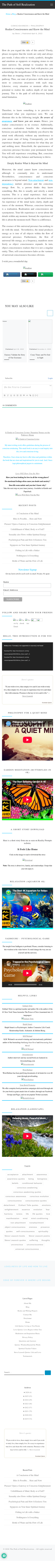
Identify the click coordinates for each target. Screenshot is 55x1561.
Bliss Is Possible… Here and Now (27, 518)
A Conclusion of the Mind (27, 513)
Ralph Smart (27, 1024)
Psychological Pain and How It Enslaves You (27, 539)
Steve (17, 34)
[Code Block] (27, 395)
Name (6, 582)
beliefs (15, 1183)
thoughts (46, 1240)
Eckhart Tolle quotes (28, 1205)
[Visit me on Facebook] (27, 1555)
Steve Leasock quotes (15, 1240)
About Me (27, 1303)
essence (26, 1209)
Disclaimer (28, 1318)
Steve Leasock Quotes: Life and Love (27, 1352)
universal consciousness (27, 1249)
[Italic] (7, 395)
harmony (8, 1214)
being (31, 1179)
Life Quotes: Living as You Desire (27, 1326)
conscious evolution (39, 1196)
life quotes (37, 1214)
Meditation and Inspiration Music (27, 1333)
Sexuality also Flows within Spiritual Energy (27, 534)
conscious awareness (15, 1196)
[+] (36, 395)
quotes (9, 1231)
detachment (9, 1205)
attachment (27, 1174)
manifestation (12, 1218)
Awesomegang (27, 1054)
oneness (33, 1227)
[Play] (5, 984)
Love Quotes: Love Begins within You (27, 1329)
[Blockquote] (23, 395)
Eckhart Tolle (27, 1005)
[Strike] (14, 395)
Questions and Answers (27, 1341)
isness (19, 1214)
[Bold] (4, 395)
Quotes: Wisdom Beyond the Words (27, 1345)
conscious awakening (27, 1188)
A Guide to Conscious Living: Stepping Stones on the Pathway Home (27, 433)
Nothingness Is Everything (27, 555)
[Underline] (11, 395)
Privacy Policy (27, 1337)
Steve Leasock (27, 696)
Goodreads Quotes (47, 702)
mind (25, 1218)
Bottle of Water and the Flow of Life (27, 560)
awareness (7, 121)
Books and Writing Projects (27, 1311)
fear (48, 1209)
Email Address (10, 590)
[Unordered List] (20, 395)
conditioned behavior (32, 1183)
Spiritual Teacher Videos (27, 1348)
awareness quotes (16, 1179)
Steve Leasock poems (39, 1236)
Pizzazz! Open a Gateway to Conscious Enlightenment (27, 524)
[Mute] (45, 984)
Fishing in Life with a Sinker (27, 550)
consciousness (15, 1201)
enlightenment (11, 1209)
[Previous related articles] (44, 313)
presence (45, 1227)
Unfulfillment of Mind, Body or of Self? (27, 529)
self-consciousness (25, 1231)
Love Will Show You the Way (27, 473)
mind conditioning (39, 1218)
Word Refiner (28, 1070)
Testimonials (27, 1356)
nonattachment (36, 1223)
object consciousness (15, 1227)
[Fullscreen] (49, 984)
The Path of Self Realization (22, 1549)
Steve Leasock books (15, 1236)
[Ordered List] (17, 395)
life (27, 1214)
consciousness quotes (36, 1201)
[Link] (30, 395)
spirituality (43, 1231)
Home (8, 14)
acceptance (13, 1174)
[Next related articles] (50, 313)
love (48, 1214)
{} (33, 395)
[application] (27, 656)
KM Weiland (27, 1036)
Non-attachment (36, 180)
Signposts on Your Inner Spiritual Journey (27, 545)
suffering (33, 1240)
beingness (42, 1179)
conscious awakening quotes (27, 1192)
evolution (38, 1209)
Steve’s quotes (27, 679)
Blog (14, 14)
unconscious (17, 1245)
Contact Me (27, 1314)
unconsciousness (35, 1245)
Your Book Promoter (27, 1085)
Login (50, 378)
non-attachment (18, 1223)
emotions (46, 1205)
